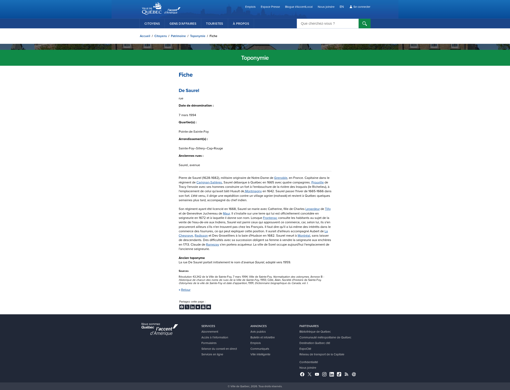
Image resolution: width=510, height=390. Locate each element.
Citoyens (152, 23)
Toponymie (197, 36)
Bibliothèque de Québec (315, 331)
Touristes (214, 23)
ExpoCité (305, 349)
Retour (186, 289)
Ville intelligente (260, 354)
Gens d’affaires (183, 23)
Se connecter (361, 7)
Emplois (250, 7)
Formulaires (209, 343)
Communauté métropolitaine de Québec (325, 337)
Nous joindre (326, 7)
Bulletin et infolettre (262, 337)
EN (342, 6)
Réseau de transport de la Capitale (321, 354)
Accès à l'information (214, 337)
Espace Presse (270, 7)
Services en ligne (212, 354)
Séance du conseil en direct (219, 349)
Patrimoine (178, 36)
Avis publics (258, 331)
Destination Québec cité (314, 343)
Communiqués (259, 349)
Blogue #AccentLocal (299, 7)
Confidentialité (308, 362)
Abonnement (209, 331)
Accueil (145, 36)
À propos (241, 23)
